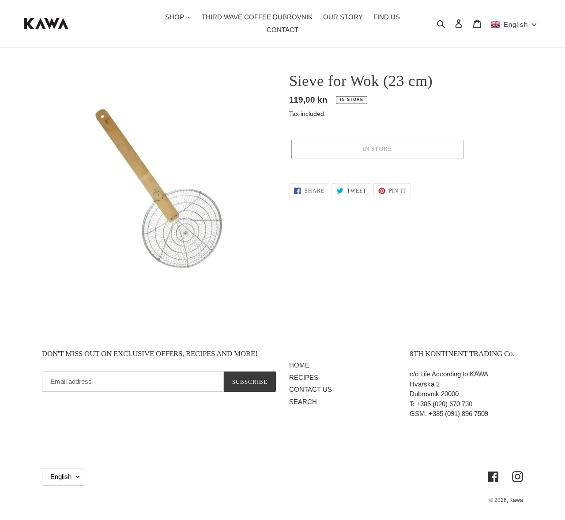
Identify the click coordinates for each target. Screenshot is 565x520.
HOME (299, 365)
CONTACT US (310, 389)
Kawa (516, 500)
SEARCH (303, 401)
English (61, 476)
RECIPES (303, 377)
